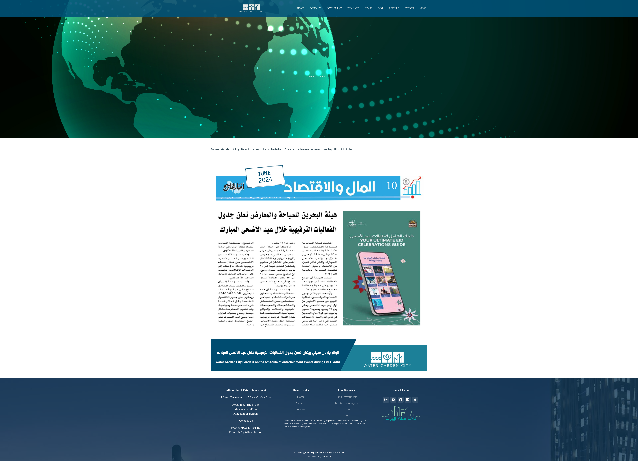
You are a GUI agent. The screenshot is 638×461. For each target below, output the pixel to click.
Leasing (346, 409)
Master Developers (346, 402)
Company (315, 8)
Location (300, 409)
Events (409, 8)
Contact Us (246, 420)
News (423, 8)
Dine (381, 8)
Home (300, 8)
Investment (334, 8)
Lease (368, 8)
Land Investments (346, 396)
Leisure (394, 8)
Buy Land (353, 8)
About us (300, 402)
